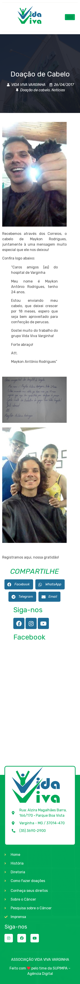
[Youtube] (43, 623)
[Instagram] (31, 623)
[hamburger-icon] (70, 17)
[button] (18, 584)
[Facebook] (18, 623)
